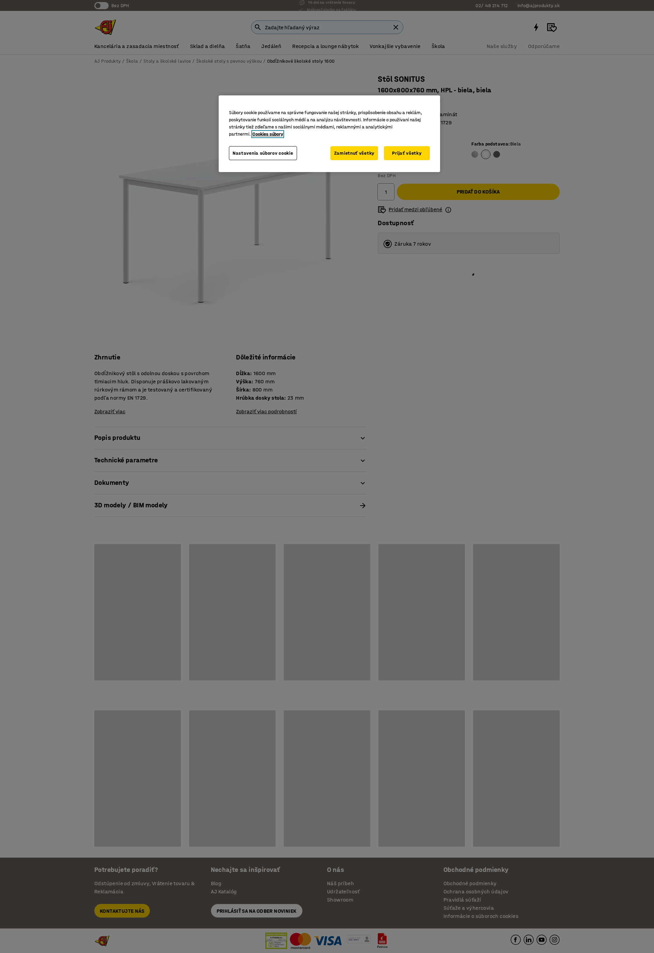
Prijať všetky (406, 153)
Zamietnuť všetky (354, 153)
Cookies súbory (267, 134)
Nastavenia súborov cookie (263, 153)
